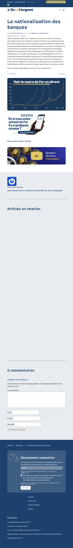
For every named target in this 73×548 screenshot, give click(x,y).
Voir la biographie (55, 191)
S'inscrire (25, 488)
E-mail (9, 418)
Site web (10, 424)
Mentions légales (34, 505)
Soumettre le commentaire (16, 429)
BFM (49, 68)
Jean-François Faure (16, 33)
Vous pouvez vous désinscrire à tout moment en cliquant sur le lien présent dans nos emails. (40, 483)
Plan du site (32, 501)
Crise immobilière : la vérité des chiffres (22, 264)
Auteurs (10, 2)
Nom (9, 412)
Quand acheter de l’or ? (15, 538)
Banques (34, 33)
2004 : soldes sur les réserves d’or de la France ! (25, 355)
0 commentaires (43, 33)
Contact (30, 509)
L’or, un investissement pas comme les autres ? (23, 530)
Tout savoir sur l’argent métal (17, 526)
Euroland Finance (36, 68)
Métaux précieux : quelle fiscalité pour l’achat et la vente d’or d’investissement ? (34, 534)
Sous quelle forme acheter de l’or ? (19, 522)
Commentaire (13, 390)
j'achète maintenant (57, 2)
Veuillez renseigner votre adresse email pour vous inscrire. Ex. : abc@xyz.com (39, 472)
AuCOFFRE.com (20, 2)
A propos (31, 497)
